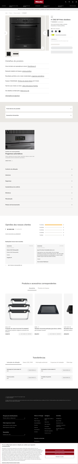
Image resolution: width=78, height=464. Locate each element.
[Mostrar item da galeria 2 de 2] (15, 54)
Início (6, 13)
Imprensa (36, 427)
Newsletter (6, 432)
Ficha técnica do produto (61, 34)
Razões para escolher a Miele (49, 419)
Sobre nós (36, 418)
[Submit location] (24, 418)
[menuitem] (4, 6)
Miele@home (58, 418)
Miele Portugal (37, 420)
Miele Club (47, 422)
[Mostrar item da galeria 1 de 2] (8, 54)
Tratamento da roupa (26, 6)
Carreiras (36, 425)
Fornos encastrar (17, 13)
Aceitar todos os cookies (59, 450)
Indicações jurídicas (5, 462)
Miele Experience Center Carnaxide (10, 425)
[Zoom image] (42, 48)
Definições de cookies (60, 456)
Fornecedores (37, 429)
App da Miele (58, 420)
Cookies (18, 462)
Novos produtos (48, 428)
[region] (27, 33)
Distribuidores (37, 441)
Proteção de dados (12, 462)
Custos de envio (48, 433)
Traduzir (8, 254)
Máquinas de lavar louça (13, 6)
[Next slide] (45, 33)
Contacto (36, 431)
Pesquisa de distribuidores (10, 415)
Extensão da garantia (49, 430)
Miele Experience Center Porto (9, 427)
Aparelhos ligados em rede (60, 429)
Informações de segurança (12, 95)
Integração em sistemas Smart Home (60, 426)
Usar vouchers (47, 424)
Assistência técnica (60, 6)
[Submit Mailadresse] (24, 434)
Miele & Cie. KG (24, 90)
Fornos (10, 13)
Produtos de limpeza (47, 6)
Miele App (69, 362)
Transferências (32, 370)
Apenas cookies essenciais (60, 453)
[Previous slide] (5, 33)
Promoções (47, 426)
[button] (52, 31)
